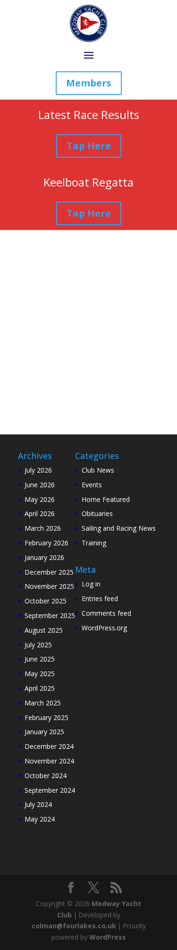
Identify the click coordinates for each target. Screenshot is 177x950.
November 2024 (49, 760)
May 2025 (40, 673)
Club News (98, 470)
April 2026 (40, 513)
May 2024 (40, 818)
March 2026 (43, 528)
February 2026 (46, 542)
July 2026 (38, 470)
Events (92, 484)
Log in (91, 583)
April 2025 (40, 688)
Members (88, 82)
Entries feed (100, 598)
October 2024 (46, 775)
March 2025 (43, 702)
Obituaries (97, 513)
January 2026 (44, 557)
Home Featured (106, 499)
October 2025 (46, 600)
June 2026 (40, 484)
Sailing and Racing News (119, 528)
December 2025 (49, 572)
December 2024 (49, 746)
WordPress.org (104, 627)
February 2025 (46, 717)
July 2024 (38, 804)
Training (94, 542)
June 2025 (40, 658)
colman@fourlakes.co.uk (74, 925)
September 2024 (50, 790)
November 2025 (49, 586)
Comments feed (106, 613)
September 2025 (50, 615)
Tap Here (89, 145)
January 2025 (44, 731)
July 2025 (38, 644)
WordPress (107, 937)
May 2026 (40, 499)
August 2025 (44, 630)
